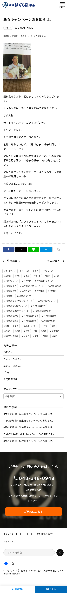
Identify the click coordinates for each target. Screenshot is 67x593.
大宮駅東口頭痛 (30, 321)
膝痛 (44, 331)
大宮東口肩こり (55, 286)
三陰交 (8, 276)
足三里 (26, 336)
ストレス (25, 271)
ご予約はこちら (33, 511)
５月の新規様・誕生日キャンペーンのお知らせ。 (29, 434)
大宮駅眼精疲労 (48, 321)
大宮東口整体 (10, 286)
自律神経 (55, 331)
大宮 (57, 276)
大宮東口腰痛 (10, 291)
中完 (18, 276)
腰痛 (27, 331)
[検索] (60, 552)
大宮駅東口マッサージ (47, 301)
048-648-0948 (36, 478)
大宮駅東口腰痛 (50, 316)
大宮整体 (27, 281)
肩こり (8, 331)
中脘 (27, 276)
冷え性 (37, 276)
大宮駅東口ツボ (24, 296)
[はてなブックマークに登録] (46, 249)
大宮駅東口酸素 (11, 321)
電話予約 (19, 589)
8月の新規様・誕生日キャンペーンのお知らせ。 (29, 413)
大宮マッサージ (11, 281)
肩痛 (18, 331)
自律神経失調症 (11, 336)
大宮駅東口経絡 (11, 316)
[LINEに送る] (34, 249)
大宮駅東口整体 (39, 306)
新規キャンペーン (31, 326)
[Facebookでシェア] (9, 249)
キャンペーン (10, 271)
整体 (16, 326)
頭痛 (46, 336)
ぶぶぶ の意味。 (12, 365)
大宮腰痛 (40, 291)
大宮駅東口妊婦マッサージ (16, 306)
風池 (55, 336)
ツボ (36, 271)
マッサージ (48, 271)
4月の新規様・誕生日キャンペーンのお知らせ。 (29, 441)
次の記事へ (53, 260)
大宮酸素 (53, 291)
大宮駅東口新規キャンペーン (17, 311)
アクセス (35, 500)
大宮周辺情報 (10, 379)
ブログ (8, 28)
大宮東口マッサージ (45, 281)
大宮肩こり (26, 291)
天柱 (7, 326)
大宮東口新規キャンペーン (32, 286)
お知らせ (8, 352)
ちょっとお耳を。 (12, 359)
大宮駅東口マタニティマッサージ (18, 301)
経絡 (45, 326)
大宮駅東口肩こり (31, 316)
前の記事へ (13, 260)
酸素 (36, 336)
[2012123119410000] (17, 89)
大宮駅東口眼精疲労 (42, 311)
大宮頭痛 (9, 296)
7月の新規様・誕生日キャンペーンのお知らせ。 (28, 420)
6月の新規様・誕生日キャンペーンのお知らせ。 (29, 427)
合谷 (48, 276)
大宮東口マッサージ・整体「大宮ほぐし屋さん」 (39, 570)
